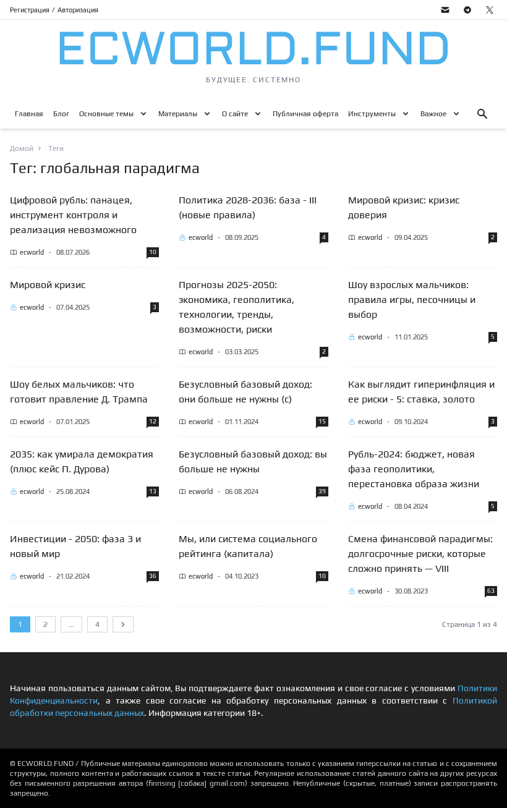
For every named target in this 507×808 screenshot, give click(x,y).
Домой (21, 148)
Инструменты (372, 113)
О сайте (235, 113)
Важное (433, 113)
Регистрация (29, 10)
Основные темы (106, 113)
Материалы (177, 113)
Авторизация (78, 10)
